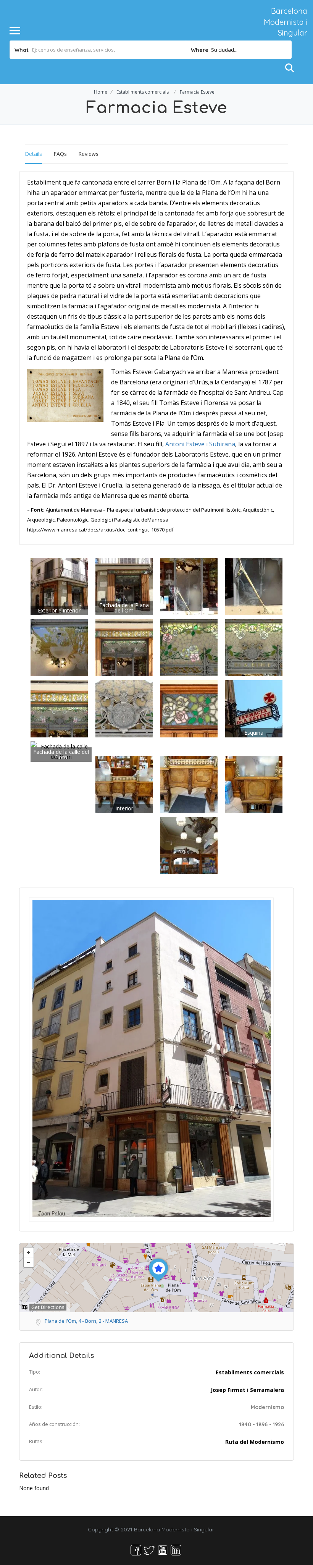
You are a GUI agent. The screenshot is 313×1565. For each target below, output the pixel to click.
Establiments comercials (142, 92)
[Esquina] (253, 708)
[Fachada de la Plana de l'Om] (124, 586)
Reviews (88, 153)
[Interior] (124, 783)
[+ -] (156, 1277)
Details (33, 153)
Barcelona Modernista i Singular (285, 21)
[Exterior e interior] (59, 586)
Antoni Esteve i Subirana (200, 444)
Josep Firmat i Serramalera (247, 1389)
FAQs (60, 153)
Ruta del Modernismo (254, 1441)
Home (100, 92)
